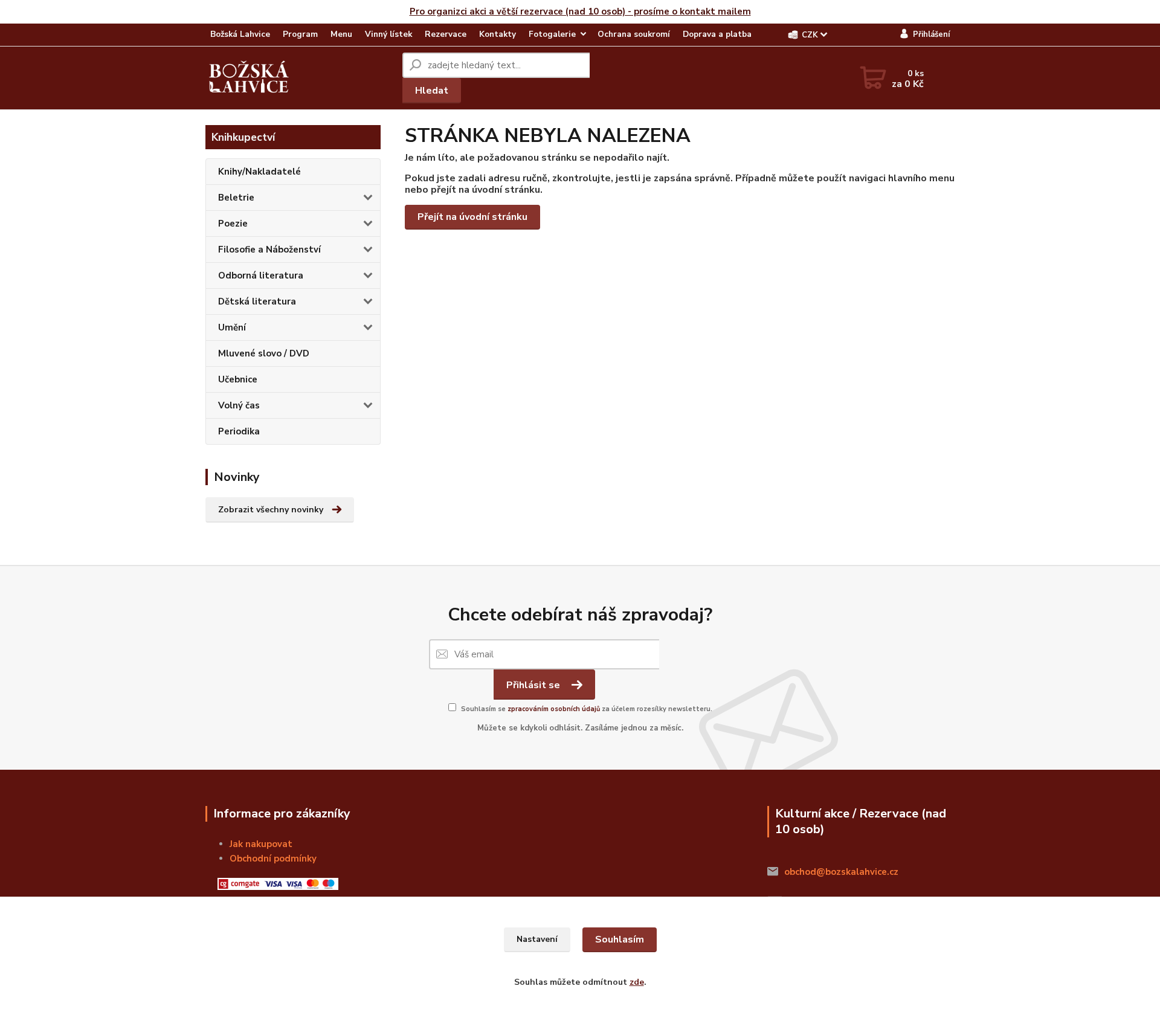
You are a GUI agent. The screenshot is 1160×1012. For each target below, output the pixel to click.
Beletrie (236, 198)
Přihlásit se (534, 685)
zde (637, 982)
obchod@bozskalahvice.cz (841, 872)
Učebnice (237, 379)
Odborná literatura (260, 275)
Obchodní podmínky (273, 858)
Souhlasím (619, 939)
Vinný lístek (388, 34)
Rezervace (445, 34)
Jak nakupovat (261, 844)
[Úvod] (248, 78)
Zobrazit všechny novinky (270, 509)
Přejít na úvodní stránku (472, 217)
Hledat (431, 90)
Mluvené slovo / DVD (263, 353)
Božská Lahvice (240, 34)
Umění (232, 327)
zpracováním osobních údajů (553, 709)
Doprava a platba (717, 34)
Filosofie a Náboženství (269, 249)
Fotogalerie (552, 34)
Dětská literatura (257, 301)
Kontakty (497, 34)
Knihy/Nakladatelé (259, 172)
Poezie (233, 224)
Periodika (239, 431)
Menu (341, 34)
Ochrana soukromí (634, 34)
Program (300, 34)
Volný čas (239, 405)
